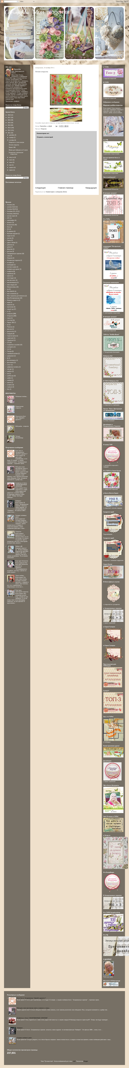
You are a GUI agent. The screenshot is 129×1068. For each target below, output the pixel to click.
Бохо (8, 227)
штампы (9, 384)
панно (9, 318)
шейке (9, 378)
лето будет (10, 278)
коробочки (10, 273)
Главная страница (65, 188)
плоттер (9, 320)
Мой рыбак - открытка (22, 426)
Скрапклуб (10, 340)
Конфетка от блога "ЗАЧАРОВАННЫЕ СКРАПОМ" (21, 484)
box (8, 389)
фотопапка (10, 362)
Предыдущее (91, 188)
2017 (9, 117)
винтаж (9, 238)
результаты (10, 331)
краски (9, 276)
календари (10, 264)
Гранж (9, 240)
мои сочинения (11, 293)
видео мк (10, 236)
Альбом (9, 204)
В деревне (10, 231)
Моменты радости (12, 300)
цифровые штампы (13, 367)
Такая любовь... (20, 575)
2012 (9, 130)
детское (9, 251)
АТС (8, 218)
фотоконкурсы (11, 360)
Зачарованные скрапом (14, 253)
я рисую (9, 387)
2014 (9, 125)
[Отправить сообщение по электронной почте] (56, 126)
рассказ (9, 329)
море (8, 302)
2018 (9, 115)
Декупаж (9, 249)
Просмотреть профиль (12, 101)
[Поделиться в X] (64, 126)
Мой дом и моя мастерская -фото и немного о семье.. (21, 468)
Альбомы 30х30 (12, 213)
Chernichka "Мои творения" (38, 11)
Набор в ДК (18, 546)
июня (11, 162)
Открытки (43, 129)
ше (8, 373)
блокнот (9, 222)
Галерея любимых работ (24, 1038)
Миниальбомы (11, 287)
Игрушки (9, 258)
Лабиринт (18, 501)
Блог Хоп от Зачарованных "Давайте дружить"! (21, 452)
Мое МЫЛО (10, 291)
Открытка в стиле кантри (16, 142)
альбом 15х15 (11, 207)
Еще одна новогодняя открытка (21, 591)
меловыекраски (12, 282)
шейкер (9, 380)
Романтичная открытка (19, 407)
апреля (11, 167)
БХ (8, 229)
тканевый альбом (12, 353)
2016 (9, 120)
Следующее (40, 188)
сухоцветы (10, 347)
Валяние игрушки (12, 233)
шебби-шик (10, 376)
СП (8, 342)
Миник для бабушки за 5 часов (18, 150)
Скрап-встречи (11, 336)
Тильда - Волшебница (19, 437)
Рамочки (9, 327)
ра (8, 324)
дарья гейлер (11, 242)
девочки (9, 244)
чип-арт (9, 369)
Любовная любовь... (21, 396)
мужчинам (10, 307)
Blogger (86, 1061)
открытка (10, 313)
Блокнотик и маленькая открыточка (16, 153)
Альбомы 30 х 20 (12, 211)
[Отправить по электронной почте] (60, 126)
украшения (10, 356)
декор (9, 247)
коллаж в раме (11, 267)
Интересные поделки (13, 260)
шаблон (9, 371)
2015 (9, 122)
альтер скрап (11, 216)
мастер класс (11, 280)
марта (11, 170)
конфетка (10, 271)
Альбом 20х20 (11, 209)
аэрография (10, 220)
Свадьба (9, 333)
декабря (12, 135)
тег (8, 349)
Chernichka (17, 69)
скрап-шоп (10, 338)
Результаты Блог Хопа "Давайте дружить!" (20, 418)
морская (9, 304)
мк (8, 289)
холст (9, 364)
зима (8, 256)
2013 (9, 127)
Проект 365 (12, 147)
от (7, 311)
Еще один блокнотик (21, 561)
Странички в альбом (13, 344)
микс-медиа (10, 285)
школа (9, 382)
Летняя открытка (14, 145)
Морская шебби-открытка (112, 105)
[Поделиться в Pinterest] (68, 126)
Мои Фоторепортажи (13, 298)
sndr (74, 1061)
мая (10, 165)
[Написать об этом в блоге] (62, 126)
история (9, 262)
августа (11, 157)
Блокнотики (10, 224)
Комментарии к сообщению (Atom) (56, 192)
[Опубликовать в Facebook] (66, 126)
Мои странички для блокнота (16, 296)
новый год (10, 309)
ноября (11, 137)
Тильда (9, 351)
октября (11, 140)
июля (11, 160)
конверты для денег (13, 269)
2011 (9, 133)
